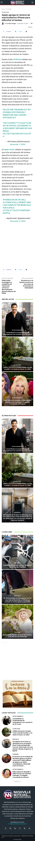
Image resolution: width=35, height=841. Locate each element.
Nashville (17, 512)
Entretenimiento (17, 330)
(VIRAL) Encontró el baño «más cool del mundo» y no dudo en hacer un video (17, 368)
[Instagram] (10, 828)
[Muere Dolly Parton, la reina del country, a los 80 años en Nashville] (17, 621)
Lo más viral (17, 365)
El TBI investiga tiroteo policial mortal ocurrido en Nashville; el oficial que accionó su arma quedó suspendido (17, 600)
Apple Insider (9, 149)
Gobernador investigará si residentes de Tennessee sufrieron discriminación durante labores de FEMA (9, 287)
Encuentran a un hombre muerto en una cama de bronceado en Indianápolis (26, 284)
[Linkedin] (15, 828)
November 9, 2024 (17, 221)
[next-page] (6, 409)
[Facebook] (5, 828)
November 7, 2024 (17, 144)
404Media (17, 59)
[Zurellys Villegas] (3, 23)
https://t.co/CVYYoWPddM (16, 210)
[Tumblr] (24, 828)
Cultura (17, 632)
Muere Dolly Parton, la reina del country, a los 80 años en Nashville (17, 635)
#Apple (6, 213)
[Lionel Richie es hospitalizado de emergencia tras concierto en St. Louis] (17, 319)
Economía (15, 754)
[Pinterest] (20, 828)
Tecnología (8, 9)
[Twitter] (29, 828)
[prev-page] (3, 409)
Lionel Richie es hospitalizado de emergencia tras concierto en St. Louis (17, 333)
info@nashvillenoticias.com (17, 824)
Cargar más (17, 781)
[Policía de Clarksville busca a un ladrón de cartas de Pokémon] (17, 552)
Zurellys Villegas (11, 23)
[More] (26, 31)
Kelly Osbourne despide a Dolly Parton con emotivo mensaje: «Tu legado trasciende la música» (17, 402)
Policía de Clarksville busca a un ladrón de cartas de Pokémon (18, 566)
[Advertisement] (17, 244)
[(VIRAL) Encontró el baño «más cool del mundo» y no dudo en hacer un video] (17, 354)
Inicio (3, 9)
